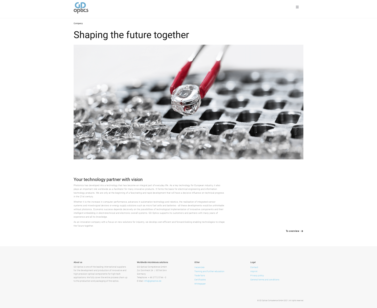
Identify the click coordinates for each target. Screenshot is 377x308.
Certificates (200, 279)
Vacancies (199, 267)
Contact (254, 267)
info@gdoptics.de (152, 281)
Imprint (254, 271)
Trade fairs (199, 275)
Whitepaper (200, 284)
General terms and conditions (264, 279)
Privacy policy (257, 275)
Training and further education (209, 271)
